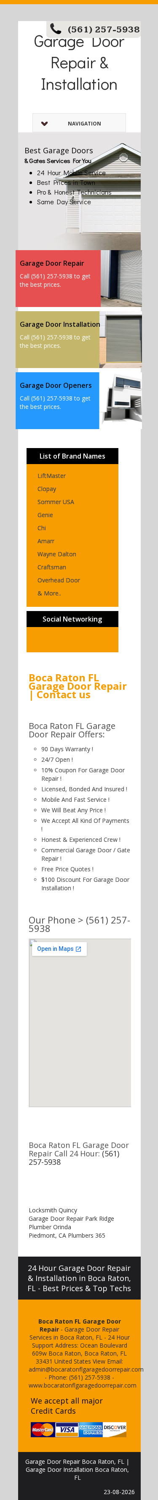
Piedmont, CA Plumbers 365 (67, 1235)
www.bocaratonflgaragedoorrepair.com (83, 1385)
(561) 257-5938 (104, 29)
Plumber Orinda (50, 1227)
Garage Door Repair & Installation (79, 61)
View (99, 1361)
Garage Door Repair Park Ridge (71, 1218)
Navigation (84, 123)
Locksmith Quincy (53, 1210)
